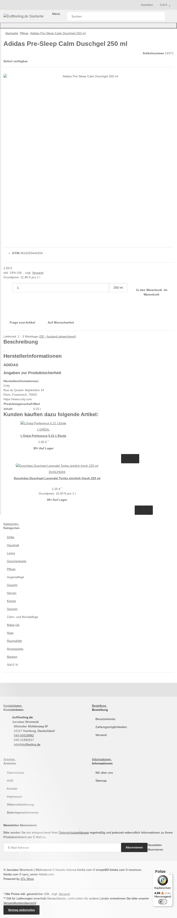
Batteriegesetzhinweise (22, 812)
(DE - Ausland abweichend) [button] (57, 336)
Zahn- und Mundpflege (22, 617)
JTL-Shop (27, 879)
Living (11, 553)
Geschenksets (16, 561)
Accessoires (15, 648)
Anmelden (147, 4)
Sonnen (12, 609)
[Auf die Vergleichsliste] (125, 458)
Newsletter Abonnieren (155, 847)
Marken (12, 656)
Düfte (10, 537)
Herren (11, 593)
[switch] (162, 901)
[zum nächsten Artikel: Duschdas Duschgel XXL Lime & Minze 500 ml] (159, 33)
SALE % (12, 664)
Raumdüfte (14, 641)
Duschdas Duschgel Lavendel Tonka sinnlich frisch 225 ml (57, 478)
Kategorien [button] (11, 524)
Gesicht (12, 585)
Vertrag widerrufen (21, 910)
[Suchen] (169, 16)
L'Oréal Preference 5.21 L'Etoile (43, 435)
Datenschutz (15, 772)
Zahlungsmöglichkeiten (111, 727)
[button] (88, 537)
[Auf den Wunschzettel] (134, 458)
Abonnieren (134, 847)
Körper (11, 601)
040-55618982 (24, 735)
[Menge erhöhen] (113, 297)
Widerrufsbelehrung (20, 804)
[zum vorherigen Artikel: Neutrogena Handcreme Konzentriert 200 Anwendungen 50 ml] (169, 33)
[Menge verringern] (8, 287)
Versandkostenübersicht (19, 903)
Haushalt (13, 545)
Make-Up (13, 625)
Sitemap (101, 780)
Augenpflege (15, 577)
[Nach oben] (88, 25)
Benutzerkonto (105, 719)
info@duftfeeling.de (27, 744)
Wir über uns (104, 772)
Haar (10, 633)
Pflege (11, 569)
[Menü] (170, 875)
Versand (37, 272)
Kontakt (12, 788)
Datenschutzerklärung (74, 832)
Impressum (14, 796)
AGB (10, 780)
